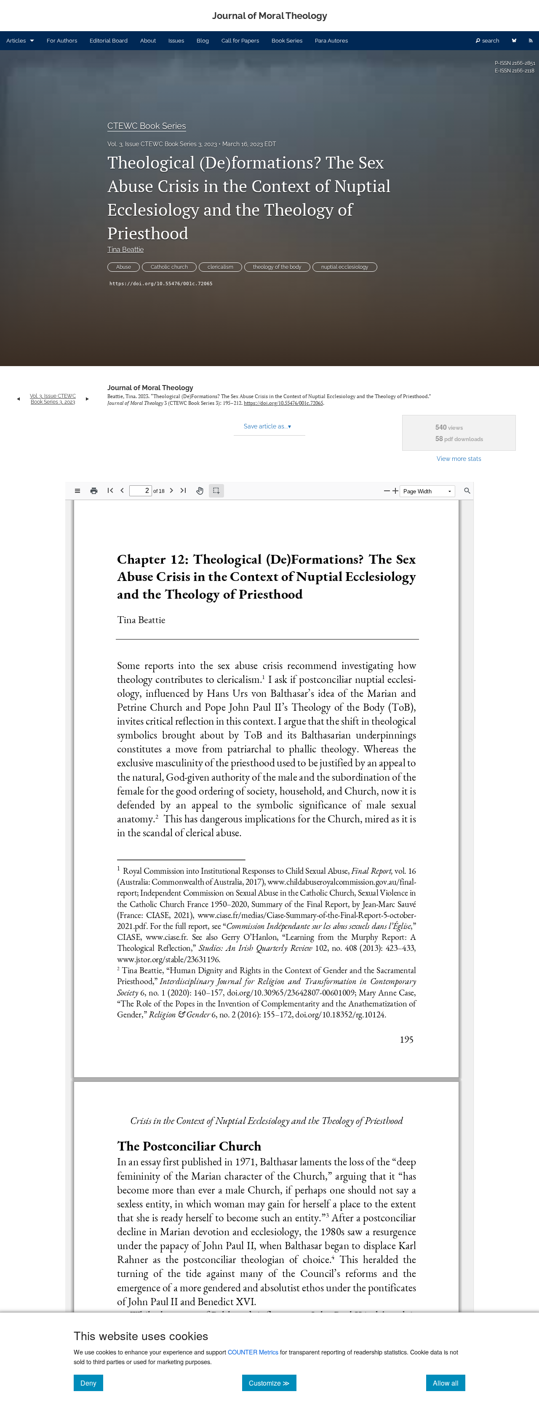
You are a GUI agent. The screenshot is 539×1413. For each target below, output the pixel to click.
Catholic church (169, 267)
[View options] (77, 490)
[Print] (93, 491)
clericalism (220, 267)
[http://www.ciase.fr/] (165, 937)
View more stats (459, 458)
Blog (203, 40)
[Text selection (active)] (216, 491)
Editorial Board (109, 40)
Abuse (123, 267)
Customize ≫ (272, 1383)
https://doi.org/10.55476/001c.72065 (161, 283)
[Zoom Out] (387, 490)
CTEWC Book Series (146, 126)
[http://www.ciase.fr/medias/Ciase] (240, 914)
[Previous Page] (122, 490)
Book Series (287, 40)
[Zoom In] (395, 490)
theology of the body (277, 267)
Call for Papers (240, 40)
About (148, 40)
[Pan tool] (199, 491)
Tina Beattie (125, 250)
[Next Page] (171, 490)
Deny (91, 1383)
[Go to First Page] (110, 490)
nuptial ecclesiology (344, 267)
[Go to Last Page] (183, 490)
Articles (16, 40)
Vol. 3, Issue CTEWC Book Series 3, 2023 (162, 144)
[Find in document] (467, 491)
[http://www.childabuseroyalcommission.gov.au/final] (340, 881)
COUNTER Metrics (253, 1351)
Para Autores (331, 40)
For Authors (62, 40)
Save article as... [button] (267, 426)
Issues (176, 40)
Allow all (449, 1383)
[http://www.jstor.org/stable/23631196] (167, 958)
